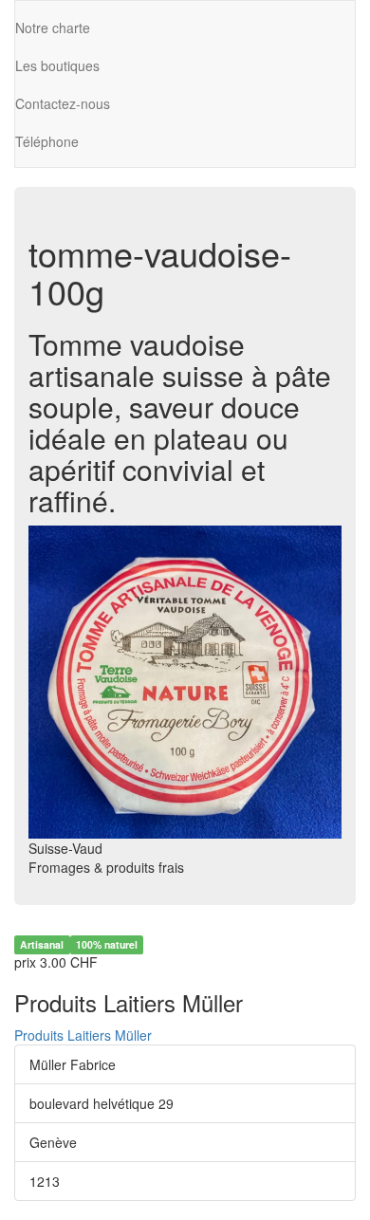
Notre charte (52, 27)
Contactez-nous (62, 103)
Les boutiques (57, 65)
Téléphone (47, 141)
